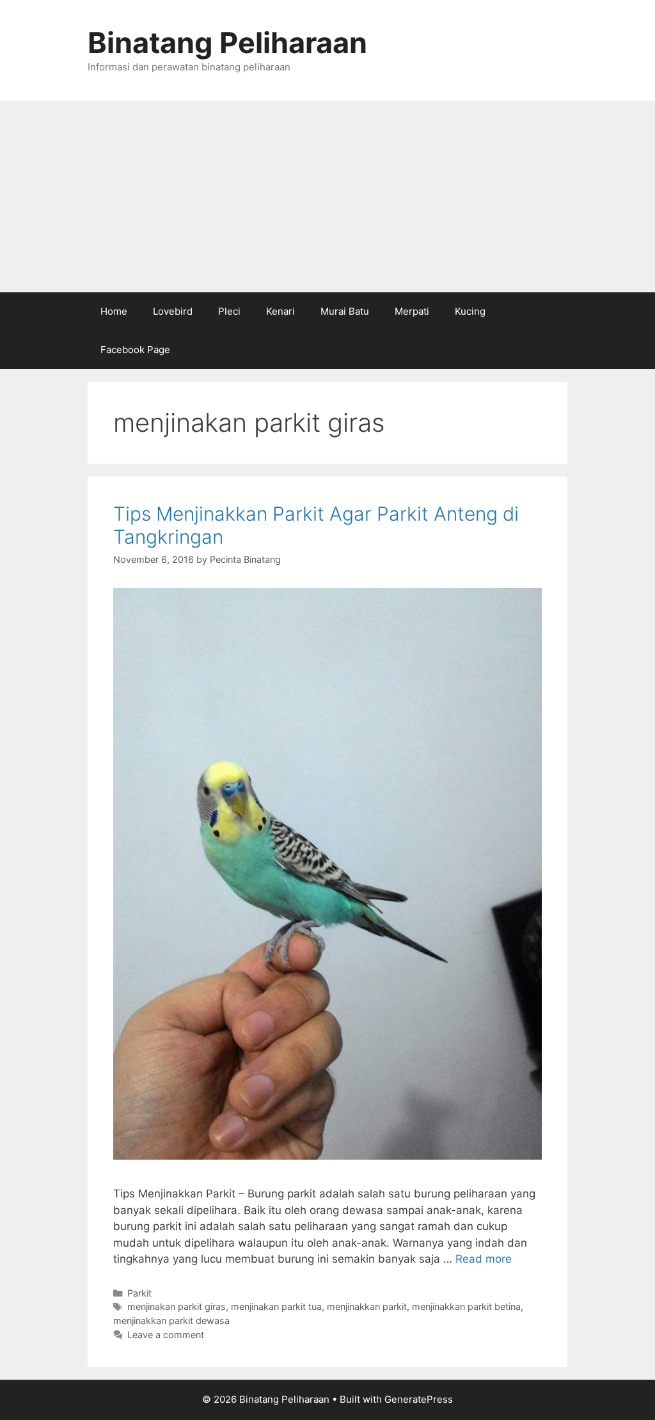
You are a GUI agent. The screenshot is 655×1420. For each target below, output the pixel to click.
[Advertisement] (327, 196)
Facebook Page (135, 349)
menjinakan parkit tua (276, 1306)
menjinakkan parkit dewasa (171, 1320)
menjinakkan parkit (367, 1306)
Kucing (470, 311)
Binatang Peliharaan (227, 42)
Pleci (229, 311)
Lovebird (173, 311)
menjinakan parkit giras (176, 1306)
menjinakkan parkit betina (466, 1306)
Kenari (280, 311)
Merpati (412, 311)
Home (113, 311)
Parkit (139, 1293)
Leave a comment (165, 1334)
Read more (483, 1258)
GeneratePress (418, 1399)
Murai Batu (344, 311)
